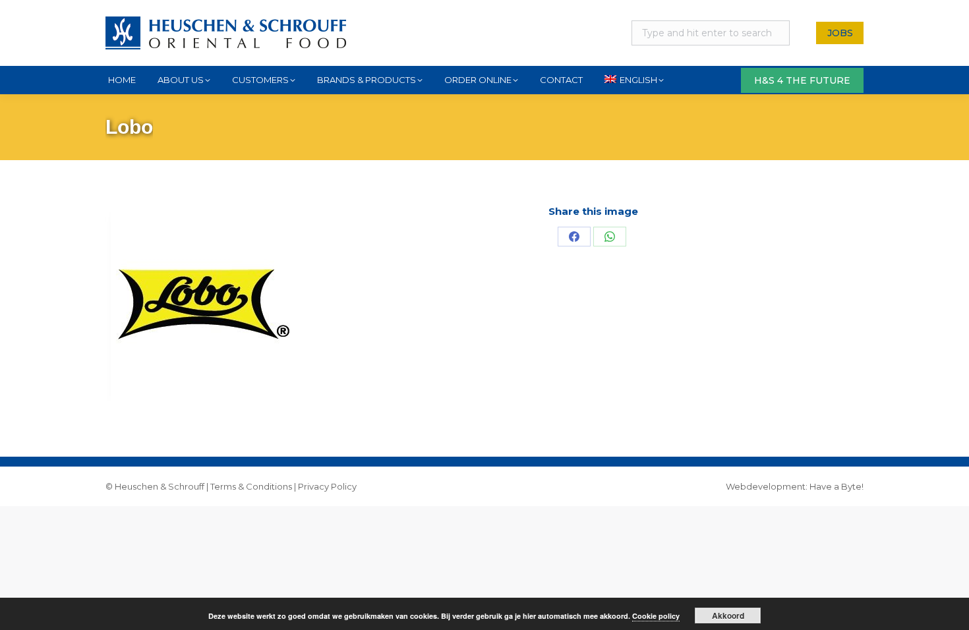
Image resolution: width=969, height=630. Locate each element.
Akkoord (728, 615)
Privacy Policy (327, 486)
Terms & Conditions (251, 486)
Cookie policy (656, 616)
